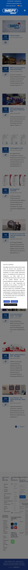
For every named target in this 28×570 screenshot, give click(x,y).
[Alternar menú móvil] (25, 10)
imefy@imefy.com (17, 1)
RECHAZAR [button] (14, 301)
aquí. (15, 297)
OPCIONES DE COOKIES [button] (10, 304)
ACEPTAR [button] (6, 301)
